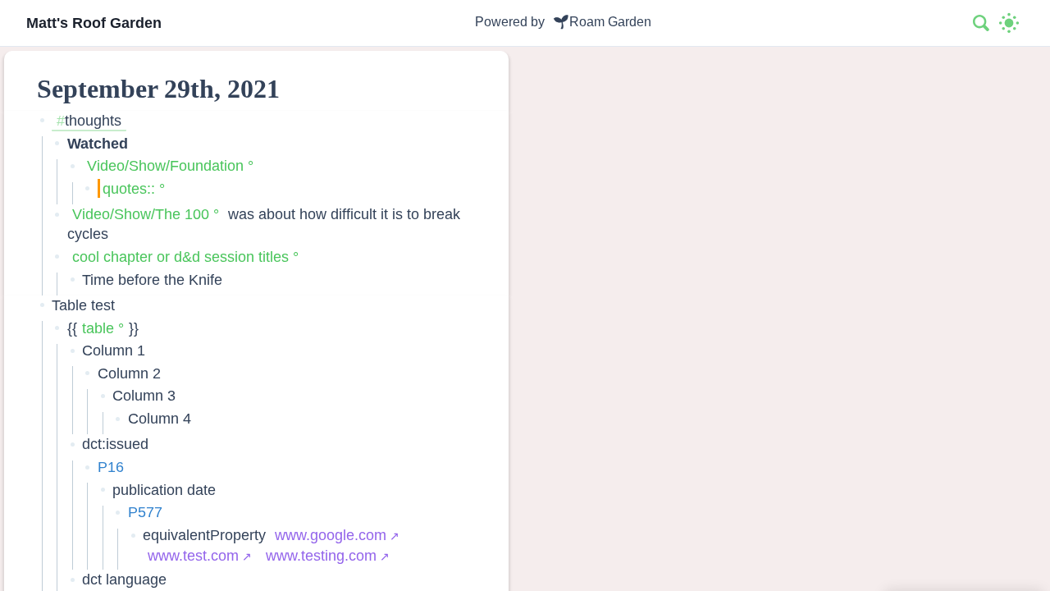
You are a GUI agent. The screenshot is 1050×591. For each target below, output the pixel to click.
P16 (111, 466)
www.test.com (193, 555)
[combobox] (982, 23)
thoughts (93, 120)
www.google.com (330, 534)
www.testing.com (321, 555)
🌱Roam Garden (602, 22)
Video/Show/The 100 (140, 213)
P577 (145, 511)
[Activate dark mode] (1009, 23)
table (98, 328)
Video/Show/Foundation (165, 165)
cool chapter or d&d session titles (180, 256)
